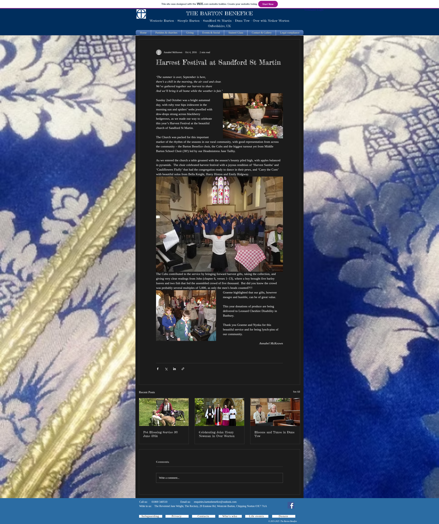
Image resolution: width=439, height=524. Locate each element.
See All (296, 391)
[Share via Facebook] (157, 368)
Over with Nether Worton (271, 20)
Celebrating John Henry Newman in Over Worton (217, 434)
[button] (166, 32)
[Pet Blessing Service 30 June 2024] (164, 412)
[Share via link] (183, 368)
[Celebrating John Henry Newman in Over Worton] (219, 412)
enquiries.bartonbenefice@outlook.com (215, 501)
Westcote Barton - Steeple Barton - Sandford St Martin (191, 20)
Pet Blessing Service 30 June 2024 (160, 434)
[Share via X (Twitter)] (166, 368)
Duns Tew (242, 20)
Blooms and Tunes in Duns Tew (274, 434)
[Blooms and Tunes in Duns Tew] (275, 412)
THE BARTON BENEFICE (219, 13)
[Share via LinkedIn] (174, 368)
